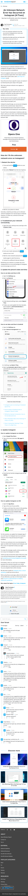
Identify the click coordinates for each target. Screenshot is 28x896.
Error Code (16, 583)
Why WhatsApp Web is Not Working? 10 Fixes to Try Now (14, 784)
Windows (3, 873)
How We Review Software (7, 856)
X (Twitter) (10, 829)
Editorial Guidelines (5, 848)
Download (13, 149)
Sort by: (17, 625)
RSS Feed (3, 879)
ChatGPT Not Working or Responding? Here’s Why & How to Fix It (14, 820)
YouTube (14, 829)
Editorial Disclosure (5, 851)
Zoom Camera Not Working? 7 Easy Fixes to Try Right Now (14, 802)
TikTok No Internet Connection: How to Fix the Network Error (14, 767)
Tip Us (2, 842)
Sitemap (3, 882)
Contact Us (3, 839)
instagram (23, 583)
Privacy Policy (4, 884)
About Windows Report (6, 837)
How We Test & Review (6, 853)
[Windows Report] (10, 2)
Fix (1, 6)
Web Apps (5, 6)
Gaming (2, 870)
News (2, 862)
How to (2, 867)
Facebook (7, 829)
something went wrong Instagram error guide (14, 558)
